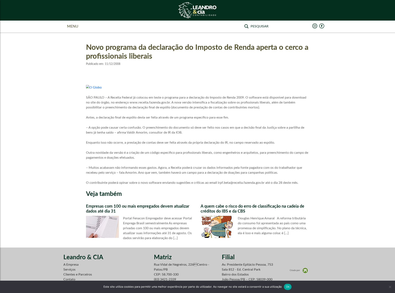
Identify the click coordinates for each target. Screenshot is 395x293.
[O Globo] (94, 87)
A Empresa (71, 264)
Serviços (69, 269)
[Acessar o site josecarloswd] (299, 270)
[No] (390, 287)
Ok (288, 286)
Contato (69, 279)
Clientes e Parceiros (77, 274)
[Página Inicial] (197, 10)
